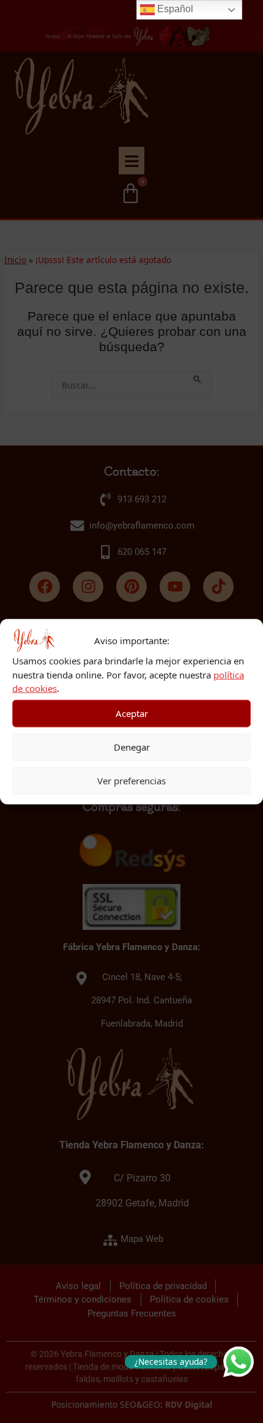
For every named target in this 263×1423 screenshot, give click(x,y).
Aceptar (132, 713)
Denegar (132, 747)
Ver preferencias (131, 781)
